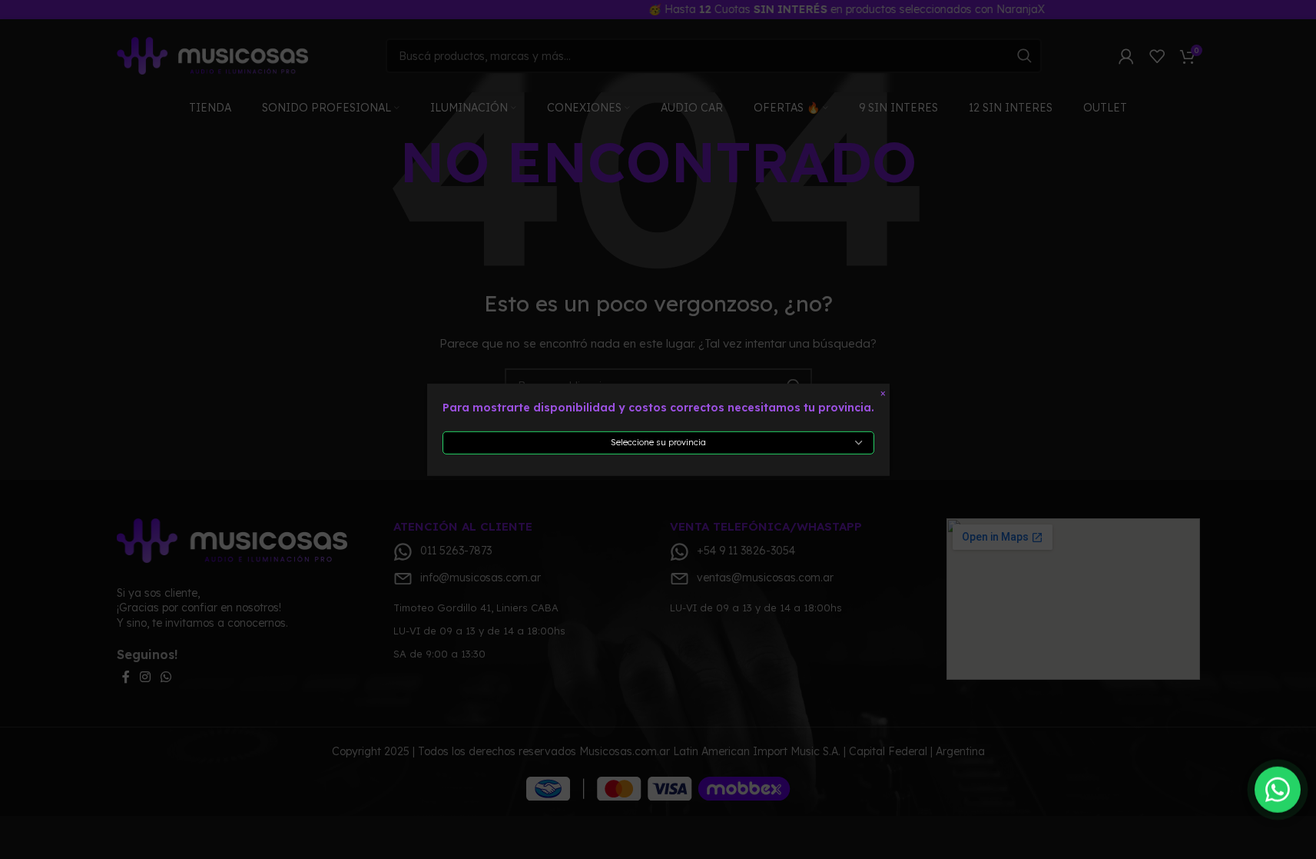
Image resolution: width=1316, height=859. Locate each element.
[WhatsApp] (1278, 789)
